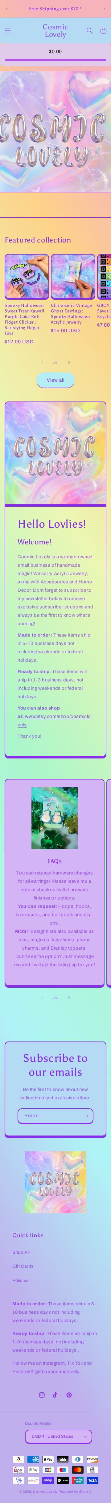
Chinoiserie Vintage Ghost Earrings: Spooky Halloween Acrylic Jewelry (71, 314)
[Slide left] (42, 362)
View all (55, 380)
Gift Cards (23, 1266)
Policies (20, 1280)
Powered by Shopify (75, 1491)
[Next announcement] (104, 8)
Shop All (21, 1252)
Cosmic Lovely (45, 1491)
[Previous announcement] (7, 8)
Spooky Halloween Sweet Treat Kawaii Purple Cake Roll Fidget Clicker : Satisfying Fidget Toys (24, 319)
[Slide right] (69, 362)
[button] (7, 30)
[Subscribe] (86, 1115)
